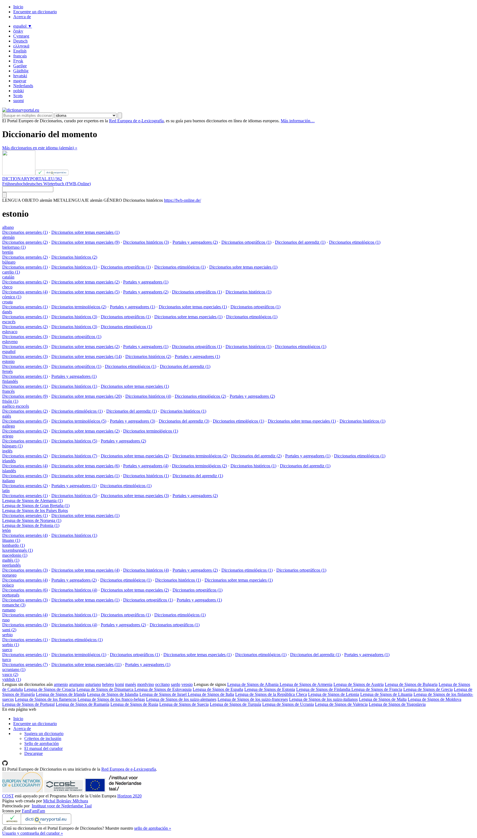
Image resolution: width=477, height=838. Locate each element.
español (22, 26)
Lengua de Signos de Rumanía (82, 704)
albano (8, 227)
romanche (13, 605)
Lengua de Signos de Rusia (134, 704)
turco (6, 659)
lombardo (13, 545)
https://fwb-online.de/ (182, 200)
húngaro (12, 446)
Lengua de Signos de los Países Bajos (35, 510)
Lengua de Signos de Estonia (269, 689)
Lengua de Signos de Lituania (386, 694)
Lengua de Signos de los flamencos (45, 699)
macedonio (14, 555)
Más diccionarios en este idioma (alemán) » (39, 147)
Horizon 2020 (129, 796)
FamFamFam (33, 810)
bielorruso (14, 247)
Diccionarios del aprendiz (300, 242)
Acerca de (22, 16)
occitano (162, 684)
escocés (8, 321)
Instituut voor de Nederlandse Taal (62, 805)
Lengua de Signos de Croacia (49, 689)
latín (6, 490)
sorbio (10, 644)
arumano (76, 684)
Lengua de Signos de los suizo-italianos (323, 699)
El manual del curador (43, 748)
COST (8, 796)
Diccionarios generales (25, 232)
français (20, 56)
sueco (7, 649)
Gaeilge (20, 65)
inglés (7, 451)
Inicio (18, 6)
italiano (8, 480)
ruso (6, 619)
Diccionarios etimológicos (354, 242)
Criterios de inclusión (42, 738)
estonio (8, 361)
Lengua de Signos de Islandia (112, 694)
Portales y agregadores (195, 242)
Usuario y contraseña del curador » (32, 833)
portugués (10, 595)
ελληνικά (21, 46)
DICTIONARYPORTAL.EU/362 (32, 178)
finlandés (10, 381)
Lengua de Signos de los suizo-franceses (253, 699)
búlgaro (8, 262)
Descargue (33, 753)
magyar (19, 80)
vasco (10, 674)
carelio (11, 272)
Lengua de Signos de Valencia (341, 704)
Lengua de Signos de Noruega (31, 520)
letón (6, 530)
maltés (10, 560)
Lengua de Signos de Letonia (333, 694)
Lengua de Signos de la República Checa (271, 694)
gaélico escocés (15, 406)
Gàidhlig (20, 70)
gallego (8, 426)
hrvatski (20, 75)
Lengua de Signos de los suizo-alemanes (181, 699)
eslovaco (9, 331)
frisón (10, 401)
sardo (175, 684)
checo (7, 287)
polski (18, 90)
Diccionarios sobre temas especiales (85, 232)
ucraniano (13, 669)
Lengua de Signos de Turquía (235, 704)
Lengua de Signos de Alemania (32, 500)
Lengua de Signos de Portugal (28, 704)
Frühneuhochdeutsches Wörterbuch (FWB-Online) (46, 183)
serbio (7, 634)
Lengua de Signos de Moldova (434, 699)
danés (7, 311)
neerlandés (11, 565)
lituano (11, 540)
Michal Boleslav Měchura (65, 801)
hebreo (108, 684)
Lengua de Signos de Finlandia (323, 689)
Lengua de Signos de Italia (211, 694)
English (19, 51)
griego (7, 436)
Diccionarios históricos (146, 242)
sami (9, 629)
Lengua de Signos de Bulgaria (411, 684)
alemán (8, 237)
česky (18, 31)
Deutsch (20, 41)
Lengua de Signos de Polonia (30, 525)
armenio (61, 684)
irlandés (9, 460)
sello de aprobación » (152, 828)
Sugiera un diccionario (43, 733)
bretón (7, 252)
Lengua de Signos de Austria (358, 684)
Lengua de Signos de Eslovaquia (163, 689)
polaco (8, 585)
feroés (7, 371)
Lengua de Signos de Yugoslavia (397, 704)
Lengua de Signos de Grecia (428, 689)
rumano (8, 610)
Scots (18, 95)
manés (130, 684)
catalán (8, 277)
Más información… (298, 120)
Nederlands (23, 85)
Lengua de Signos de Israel (163, 694)
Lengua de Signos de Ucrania (288, 704)
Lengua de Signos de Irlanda (61, 694)
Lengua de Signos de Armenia (306, 684)
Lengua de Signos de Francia (376, 689)
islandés (9, 470)
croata (7, 301)
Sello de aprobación (41, 743)
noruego (9, 575)
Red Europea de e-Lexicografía (136, 120)
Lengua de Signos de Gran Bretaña (36, 505)
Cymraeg (21, 36)
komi (119, 684)
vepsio (187, 684)
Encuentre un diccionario (35, 11)
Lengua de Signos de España (218, 689)
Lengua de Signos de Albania (253, 684)
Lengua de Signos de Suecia (184, 704)
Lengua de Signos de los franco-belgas (111, 699)
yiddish (11, 679)
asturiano (93, 684)
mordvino (145, 684)
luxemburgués (17, 550)
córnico (11, 297)
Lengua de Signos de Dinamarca (105, 689)
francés (8, 391)
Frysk (18, 61)
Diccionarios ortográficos (246, 242)
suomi (18, 100)
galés (6, 416)
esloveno (10, 341)
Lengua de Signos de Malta (383, 699)
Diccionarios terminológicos (78, 306)
